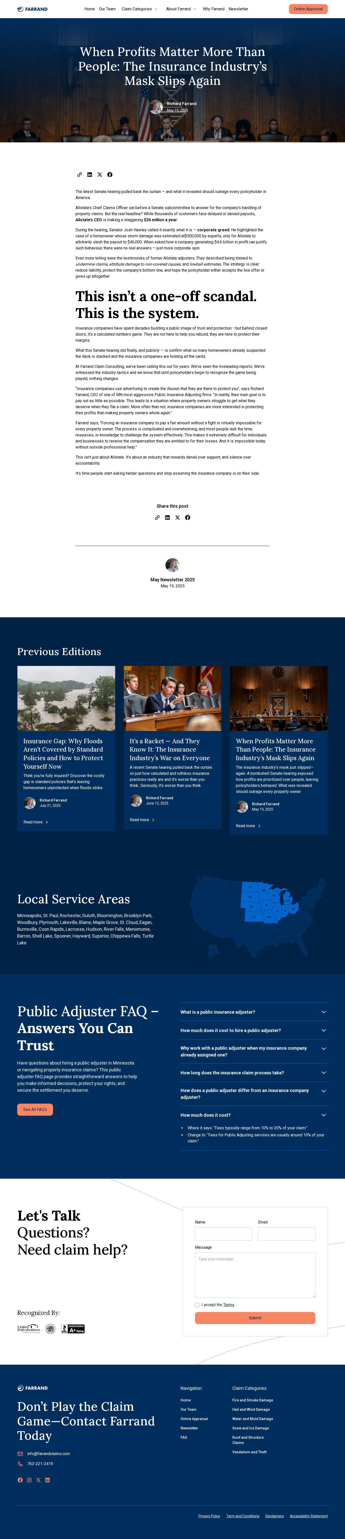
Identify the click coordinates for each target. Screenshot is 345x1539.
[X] (38, 1480)
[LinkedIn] (47, 1480)
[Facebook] (20, 1480)
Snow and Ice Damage (250, 1428)
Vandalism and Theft (249, 1452)
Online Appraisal (308, 9)
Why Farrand (214, 9)
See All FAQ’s (35, 1109)
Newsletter (238, 9)
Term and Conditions (242, 1516)
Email (263, 1222)
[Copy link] (80, 175)
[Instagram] (29, 1480)
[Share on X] (100, 175)
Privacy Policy (209, 1516)
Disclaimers (274, 1516)
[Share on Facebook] (110, 175)
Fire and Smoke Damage (252, 1400)
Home (89, 9)
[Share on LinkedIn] (90, 175)
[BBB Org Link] (73, 1328)
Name (200, 1222)
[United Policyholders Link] (29, 1328)
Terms (228, 1304)
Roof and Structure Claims (248, 1440)
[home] (32, 9)
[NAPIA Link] (50, 1329)
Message (203, 1247)
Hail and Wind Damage (251, 1409)
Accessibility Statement (309, 1516)
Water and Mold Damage (252, 1419)
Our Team (107, 9)
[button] (140, 9)
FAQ (184, 1437)
